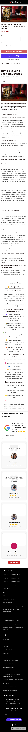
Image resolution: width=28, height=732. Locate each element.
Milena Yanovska (14, 493)
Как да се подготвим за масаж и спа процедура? (13, 628)
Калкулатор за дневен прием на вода (13, 606)
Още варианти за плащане (14, 59)
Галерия (5, 642)
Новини (5, 595)
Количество (4, 42)
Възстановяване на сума (10, 690)
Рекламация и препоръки (10, 656)
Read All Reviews (14, 562)
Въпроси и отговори (8, 663)
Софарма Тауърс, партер (13, 703)
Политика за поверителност (10, 660)
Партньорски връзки (8, 599)
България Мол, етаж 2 (12, 699)
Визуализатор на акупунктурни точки (13, 624)
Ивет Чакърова (14, 462)
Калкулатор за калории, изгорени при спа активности (13, 610)
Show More (14, 481)
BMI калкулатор (7, 602)
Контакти (5, 646)
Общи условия (7, 653)
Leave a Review (10, 435)
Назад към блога (15, 283)
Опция (2, 36)
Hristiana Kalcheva (14, 522)
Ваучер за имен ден (8, 667)
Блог (4, 592)
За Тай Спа (6, 639)
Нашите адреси (7, 649)
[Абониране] (23, 714)
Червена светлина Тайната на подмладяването (11, 675)
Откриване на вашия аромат (11, 620)
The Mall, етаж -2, (11, 701)
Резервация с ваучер (9, 670)
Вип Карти (6, 683)
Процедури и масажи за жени (11, 578)
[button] (3, 2)
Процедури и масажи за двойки (11, 574)
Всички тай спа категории (10, 585)
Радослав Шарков (14, 552)
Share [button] (4, 81)
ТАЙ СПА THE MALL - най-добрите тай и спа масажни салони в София (19, 426)
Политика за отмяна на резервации (13, 679)
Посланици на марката (9, 686)
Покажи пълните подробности (9, 63)
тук (8, 137)
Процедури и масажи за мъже (11, 581)
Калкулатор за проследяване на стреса (12, 616)
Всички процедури (8, 588)
